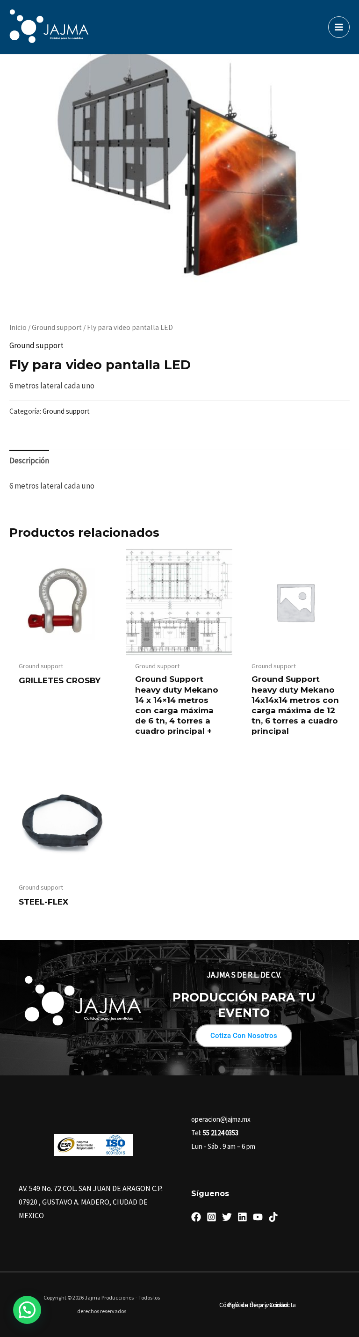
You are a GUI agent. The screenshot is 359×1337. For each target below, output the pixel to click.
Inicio (18, 327)
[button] (27, 1310)
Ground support (57, 327)
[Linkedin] (242, 1217)
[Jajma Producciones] (49, 27)
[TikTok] (273, 1217)
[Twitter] (227, 1217)
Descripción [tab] (29, 460)
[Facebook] (196, 1217)
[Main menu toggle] (339, 27)
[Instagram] (211, 1217)
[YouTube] (258, 1217)
